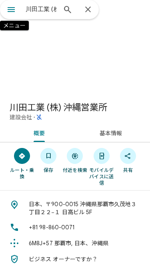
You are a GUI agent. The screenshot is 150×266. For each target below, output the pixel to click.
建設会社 (21, 117)
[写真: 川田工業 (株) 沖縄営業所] (75, 48)
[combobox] (41, 9)
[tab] (38, 132)
